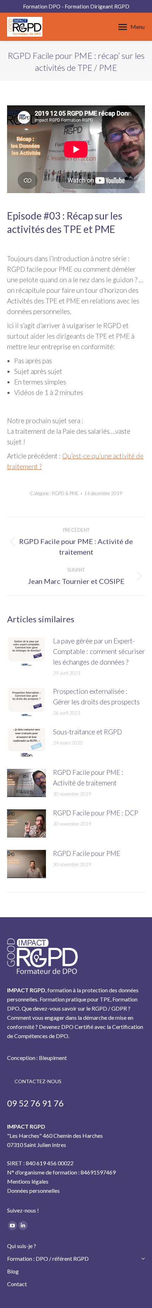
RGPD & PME (65, 493)
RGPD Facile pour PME (86, 853)
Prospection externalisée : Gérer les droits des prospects (96, 696)
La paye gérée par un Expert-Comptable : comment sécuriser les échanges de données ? (99, 651)
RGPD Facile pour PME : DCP (95, 813)
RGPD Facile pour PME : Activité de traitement (88, 777)
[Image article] (26, 651)
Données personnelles (33, 1190)
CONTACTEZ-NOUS (38, 1081)
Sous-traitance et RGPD (87, 732)
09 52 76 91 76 (35, 1103)
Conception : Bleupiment (37, 1057)
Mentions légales (27, 1181)
